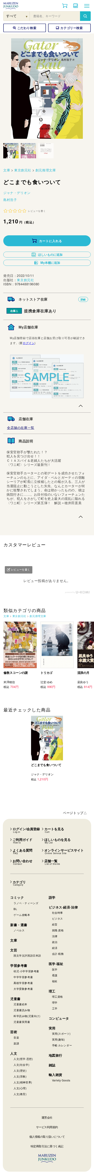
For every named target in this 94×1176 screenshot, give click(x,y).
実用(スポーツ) (61, 1033)
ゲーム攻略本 (22, 915)
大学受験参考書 (23, 988)
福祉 (54, 981)
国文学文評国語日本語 (27, 955)
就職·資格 (58, 930)
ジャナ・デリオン (17, 192)
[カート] (65, 5)
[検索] (85, 16)
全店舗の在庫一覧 (20, 427)
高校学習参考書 (23, 983)
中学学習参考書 (23, 977)
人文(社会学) (21, 1064)
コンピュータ (59, 1018)
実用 (52, 1028)
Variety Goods (61, 1080)
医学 (54, 969)
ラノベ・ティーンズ (26, 903)
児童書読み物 (22, 1010)
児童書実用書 (22, 1022)
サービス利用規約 (47, 1127)
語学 (52, 897)
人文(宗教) (20, 1076)
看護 (54, 975)
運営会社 (47, 1117)
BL (15, 909)
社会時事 (57, 912)
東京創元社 (22, 170)
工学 (54, 1008)
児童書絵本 (20, 1004)
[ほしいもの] (75, 5)
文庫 (6, 170)
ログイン (29, 343)
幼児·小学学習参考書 (26, 971)
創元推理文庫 (45, 170)
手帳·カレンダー (62, 1045)
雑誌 (52, 1065)
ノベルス (19, 930)
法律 (54, 936)
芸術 (13, 1031)
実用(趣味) (58, 1039)
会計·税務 (58, 953)
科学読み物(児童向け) (27, 1016)
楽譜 (16, 1043)
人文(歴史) (20, 1070)
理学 (54, 1002)
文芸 (13, 950)
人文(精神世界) (23, 1082)
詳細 (83, 299)
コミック (17, 897)
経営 (54, 924)
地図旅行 (55, 1055)
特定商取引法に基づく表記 (47, 1146)
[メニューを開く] (87, 5)
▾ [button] (27, 16)
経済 (54, 948)
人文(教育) (20, 1094)
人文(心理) (20, 1088)
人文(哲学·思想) (23, 1059)
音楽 (16, 1037)
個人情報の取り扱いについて (47, 1136)
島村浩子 (10, 199)
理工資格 (57, 996)
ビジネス (57, 918)
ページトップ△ (75, 812)
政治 (54, 942)
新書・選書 (18, 924)
